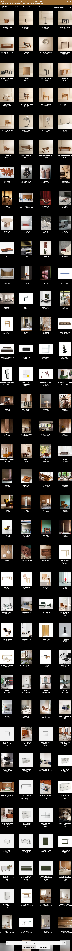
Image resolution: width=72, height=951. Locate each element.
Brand (20, 7)
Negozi (36, 7)
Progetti (25, 7)
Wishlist (62, 7)
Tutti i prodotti (43, 947)
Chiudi (69, 2)
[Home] (4, 7)
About (41, 7)
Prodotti (15, 7)
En (70, 7)
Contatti (56, 7)
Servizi (31, 7)
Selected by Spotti (28, 947)
